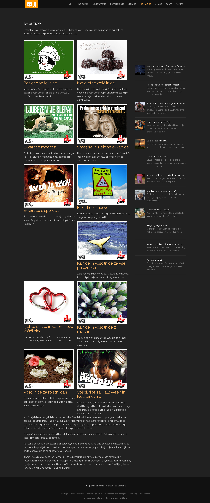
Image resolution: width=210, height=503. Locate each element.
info (85, 486)
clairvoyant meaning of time (116, 498)
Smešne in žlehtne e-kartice (103, 147)
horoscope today (89, 498)
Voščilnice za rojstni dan (45, 392)
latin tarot (100, 498)
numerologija (117, 4)
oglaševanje (120, 486)
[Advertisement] (160, 40)
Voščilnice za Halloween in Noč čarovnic (101, 394)
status (158, 4)
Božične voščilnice (40, 83)
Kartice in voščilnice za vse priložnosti (101, 265)
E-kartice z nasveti (94, 207)
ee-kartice (146, 4)
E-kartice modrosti (40, 147)
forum (179, 4)
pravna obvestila (96, 486)
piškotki (109, 486)
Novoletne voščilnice (96, 83)
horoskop (83, 4)
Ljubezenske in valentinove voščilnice (48, 328)
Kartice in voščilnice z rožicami (96, 329)
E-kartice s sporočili (41, 210)
